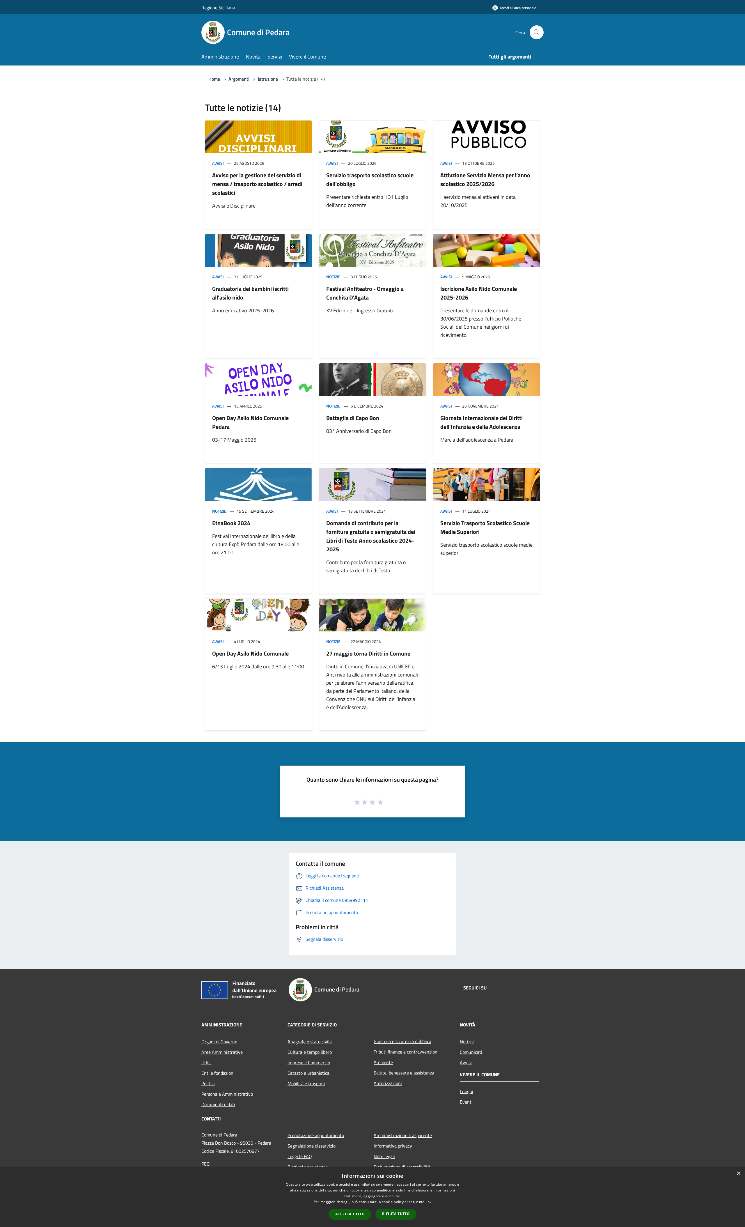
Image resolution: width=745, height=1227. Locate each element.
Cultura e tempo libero (310, 1052)
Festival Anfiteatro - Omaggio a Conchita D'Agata (365, 293)
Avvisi (218, 163)
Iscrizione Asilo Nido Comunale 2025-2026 (478, 293)
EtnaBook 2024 (231, 522)
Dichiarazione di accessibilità (402, 1166)
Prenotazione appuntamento (316, 1135)
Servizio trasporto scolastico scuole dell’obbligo (370, 179)
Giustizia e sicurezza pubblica (402, 1041)
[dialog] (372, 1197)
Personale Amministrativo (227, 1093)
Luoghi (466, 1091)
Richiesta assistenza (308, 1166)
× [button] (738, 1173)
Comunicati (471, 1052)
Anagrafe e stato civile (310, 1041)
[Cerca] (537, 32)
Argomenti (238, 78)
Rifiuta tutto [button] (396, 1213)
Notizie (333, 277)
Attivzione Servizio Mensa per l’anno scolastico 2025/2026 (485, 179)
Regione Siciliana (218, 7)
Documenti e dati (218, 1104)
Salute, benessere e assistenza (404, 1072)
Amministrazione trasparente (403, 1135)
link (428, 1201)
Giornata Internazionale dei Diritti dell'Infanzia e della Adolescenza (481, 422)
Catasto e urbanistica (308, 1073)
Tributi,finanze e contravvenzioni (406, 1051)
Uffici (206, 1062)
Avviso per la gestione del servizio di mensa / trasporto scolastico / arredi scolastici (257, 184)
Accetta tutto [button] (350, 1214)
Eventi (466, 1101)
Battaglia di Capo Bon (352, 417)
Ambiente (383, 1062)
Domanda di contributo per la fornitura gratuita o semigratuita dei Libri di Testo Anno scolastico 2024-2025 (370, 536)
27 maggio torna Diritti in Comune (368, 653)
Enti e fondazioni (218, 1073)
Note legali (384, 1156)
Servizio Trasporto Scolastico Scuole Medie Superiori (485, 527)
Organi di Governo (219, 1041)
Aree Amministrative (222, 1052)
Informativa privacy (393, 1145)
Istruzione (268, 78)
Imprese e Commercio (309, 1062)
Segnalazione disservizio (312, 1145)
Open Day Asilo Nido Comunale (250, 653)
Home (214, 78)
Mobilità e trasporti (306, 1083)
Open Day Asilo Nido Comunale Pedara (250, 422)
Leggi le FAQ (300, 1156)
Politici (208, 1083)
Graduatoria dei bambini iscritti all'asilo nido (250, 293)
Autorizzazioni (388, 1083)
